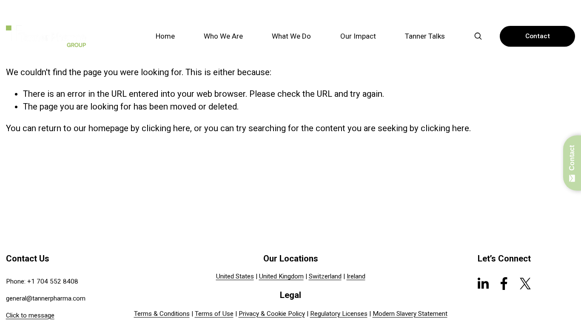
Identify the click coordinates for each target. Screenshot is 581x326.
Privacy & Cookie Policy (272, 314)
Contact (537, 36)
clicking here (166, 128)
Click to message (30, 315)
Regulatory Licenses (338, 314)
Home (165, 36)
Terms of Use (214, 314)
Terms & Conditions (162, 314)
